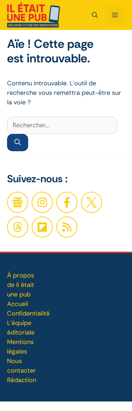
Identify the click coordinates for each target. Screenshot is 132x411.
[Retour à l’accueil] (33, 14)
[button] (95, 15)
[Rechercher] (17, 142)
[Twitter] (91, 202)
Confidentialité (28, 313)
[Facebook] (42, 202)
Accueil (17, 304)
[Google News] (17, 202)
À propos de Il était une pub (20, 285)
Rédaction (21, 380)
